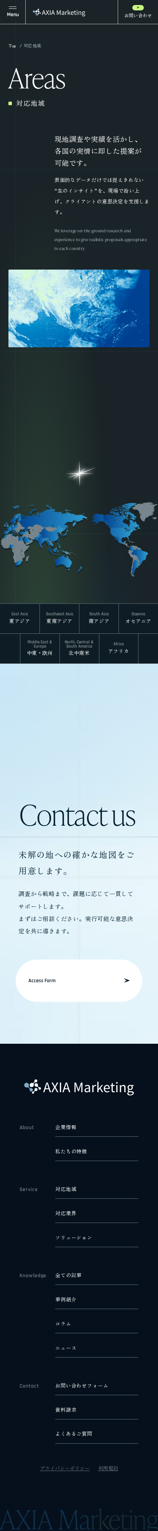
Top (12, 45)
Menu (13, 14)
